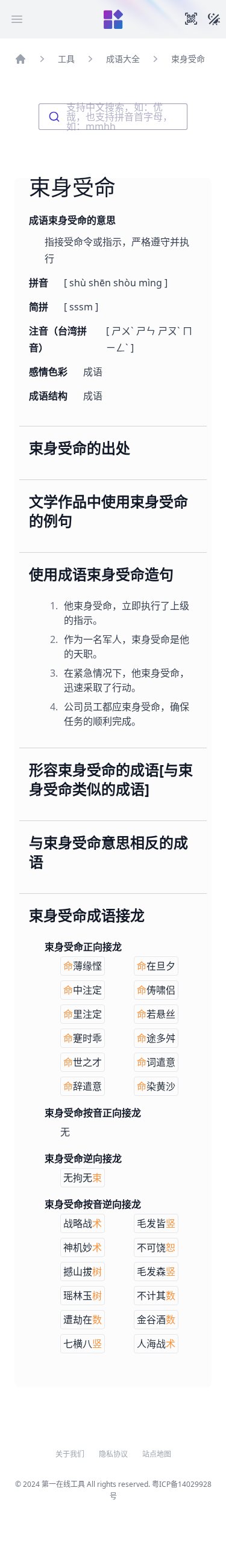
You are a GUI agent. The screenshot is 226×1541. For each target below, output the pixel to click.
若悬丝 (156, 1014)
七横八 (82, 1343)
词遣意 (156, 1062)
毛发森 (156, 1271)
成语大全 (123, 58)
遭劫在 (82, 1319)
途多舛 (156, 1038)
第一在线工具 (63, 1484)
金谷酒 (156, 1319)
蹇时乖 (82, 1038)
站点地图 (156, 1454)
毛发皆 (156, 1223)
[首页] (20, 59)
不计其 (156, 1295)
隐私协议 (113, 1454)
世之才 (82, 1062)
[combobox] (113, 116)
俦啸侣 (156, 990)
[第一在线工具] (113, 19)
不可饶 (156, 1247)
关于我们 (69, 1454)
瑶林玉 (82, 1295)
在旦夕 (156, 966)
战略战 (82, 1223)
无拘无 (82, 1177)
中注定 (82, 990)
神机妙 (82, 1247)
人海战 (156, 1343)
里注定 (82, 1014)
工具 (66, 58)
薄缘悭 (82, 966)
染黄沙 (156, 1086)
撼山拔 (82, 1271)
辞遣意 (82, 1086)
